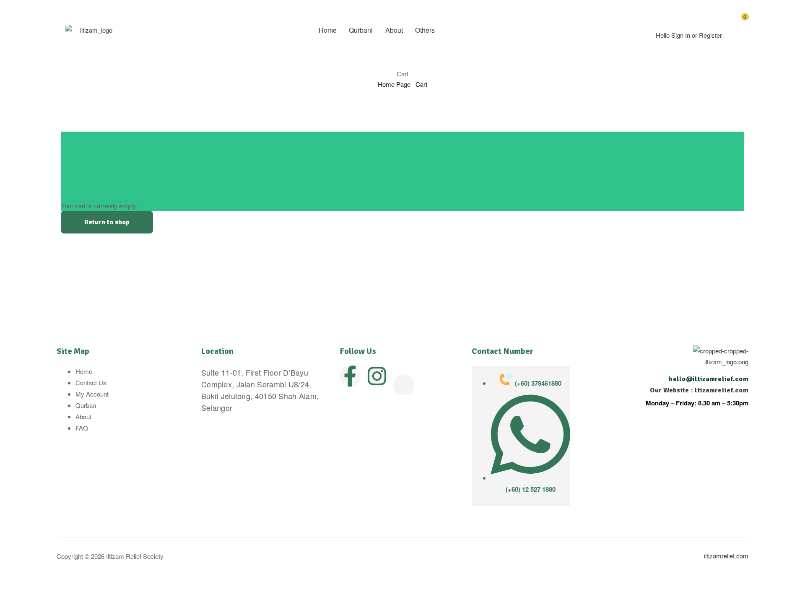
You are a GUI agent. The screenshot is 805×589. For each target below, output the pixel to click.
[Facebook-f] (350, 376)
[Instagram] (376, 376)
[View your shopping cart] (737, 34)
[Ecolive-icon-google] (403, 384)
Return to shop (107, 222)
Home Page (394, 84)
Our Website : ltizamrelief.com (699, 390)
